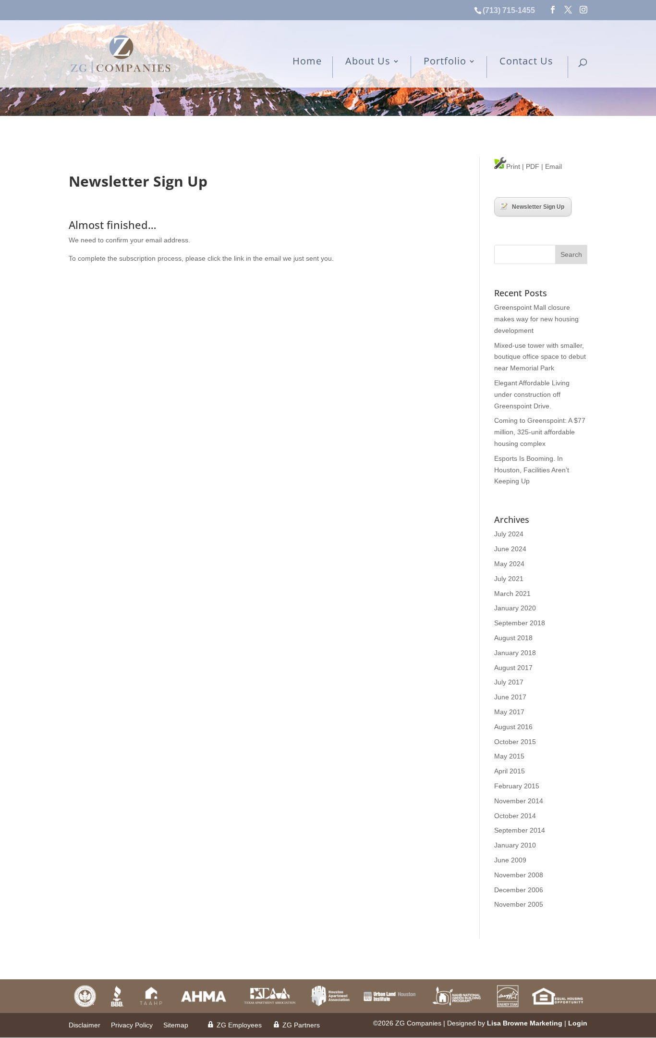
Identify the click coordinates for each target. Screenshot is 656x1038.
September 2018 (519, 623)
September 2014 (519, 830)
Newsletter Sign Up (538, 206)
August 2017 (513, 667)
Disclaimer (84, 1025)
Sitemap (175, 1025)
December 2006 (518, 890)
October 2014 (515, 816)
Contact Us (526, 61)
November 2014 (518, 801)
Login (577, 1023)
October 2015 (515, 742)
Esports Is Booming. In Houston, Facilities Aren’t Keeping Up (531, 470)
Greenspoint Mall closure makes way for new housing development (536, 319)
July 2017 (508, 682)
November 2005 (518, 904)
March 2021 (512, 593)
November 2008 (518, 875)
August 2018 (513, 638)
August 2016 (513, 727)
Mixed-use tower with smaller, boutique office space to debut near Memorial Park (540, 357)
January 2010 (515, 845)
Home (307, 61)
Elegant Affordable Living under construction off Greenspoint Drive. (532, 394)
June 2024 (510, 549)
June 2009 (510, 860)
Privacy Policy (132, 1025)
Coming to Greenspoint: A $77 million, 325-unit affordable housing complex (539, 432)
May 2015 (509, 756)
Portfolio (445, 61)
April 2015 (509, 771)
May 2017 (509, 712)
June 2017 (510, 697)
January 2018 (515, 653)
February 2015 (516, 786)
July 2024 (508, 534)
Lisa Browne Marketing (524, 1023)
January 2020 (515, 608)
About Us (367, 61)
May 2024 (509, 564)
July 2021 (508, 578)
